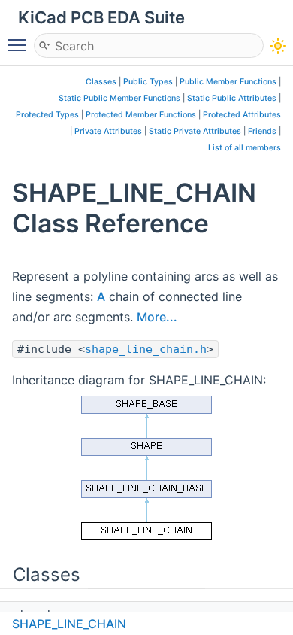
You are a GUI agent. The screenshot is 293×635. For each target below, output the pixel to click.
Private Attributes (108, 131)
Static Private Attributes (195, 131)
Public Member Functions (228, 82)
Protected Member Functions (141, 115)
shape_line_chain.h (146, 349)
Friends (262, 131)
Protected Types (47, 115)
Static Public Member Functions (119, 98)
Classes (101, 82)
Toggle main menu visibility (19, 44)
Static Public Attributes (231, 98)
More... (157, 316)
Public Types (148, 82)
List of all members (244, 148)
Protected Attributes (242, 115)
